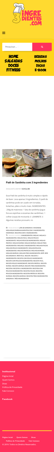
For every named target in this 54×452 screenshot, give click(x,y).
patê (42, 253)
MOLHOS (40, 61)
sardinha (10, 278)
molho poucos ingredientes (27, 240)
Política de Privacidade (12, 387)
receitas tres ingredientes (37, 276)
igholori (26, 189)
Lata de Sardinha (26, 228)
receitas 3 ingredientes (22, 268)
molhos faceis (42, 245)
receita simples (18, 266)
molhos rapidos (37, 250)
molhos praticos (24, 250)
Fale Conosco (8, 391)
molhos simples (12, 253)
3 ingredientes (27, 235)
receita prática (34, 263)
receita (28, 256)
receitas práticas (30, 273)
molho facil (22, 238)
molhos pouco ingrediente (17, 248)
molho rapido (18, 243)
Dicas (4, 383)
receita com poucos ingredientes (19, 261)
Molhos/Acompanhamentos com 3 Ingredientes (25, 230)
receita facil (38, 261)
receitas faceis (29, 271)
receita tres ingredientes (35, 266)
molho (36, 235)
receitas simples (19, 276)
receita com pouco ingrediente (29, 258)
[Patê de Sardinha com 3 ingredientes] (27, 163)
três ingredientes (21, 278)
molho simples (30, 243)
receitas (9, 268)
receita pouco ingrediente (16, 263)
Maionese (37, 228)
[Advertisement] (27, 108)
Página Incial (7, 376)
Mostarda (10, 233)
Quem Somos (8, 379)
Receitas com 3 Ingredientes (26, 233)
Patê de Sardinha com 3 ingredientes (27, 182)
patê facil (20, 256)
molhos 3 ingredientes (26, 245)
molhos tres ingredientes (29, 253)
